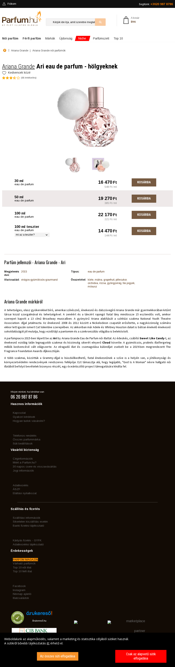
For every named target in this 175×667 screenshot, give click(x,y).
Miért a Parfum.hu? (24, 462)
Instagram (19, 590)
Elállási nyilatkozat (24, 493)
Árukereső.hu (39, 620)
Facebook (19, 586)
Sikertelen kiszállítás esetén (30, 521)
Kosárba (144, 182)
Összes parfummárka (26, 439)
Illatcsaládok (21, 598)
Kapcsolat (19, 412)
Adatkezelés (20, 485)
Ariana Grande (18, 66)
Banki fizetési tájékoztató (28, 525)
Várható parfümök (24, 563)
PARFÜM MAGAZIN (25, 559)
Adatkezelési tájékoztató (28, 544)
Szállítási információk (26, 517)
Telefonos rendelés (24, 435)
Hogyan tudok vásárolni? (29, 420)
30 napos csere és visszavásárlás (35, 466)
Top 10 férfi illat (22, 571)
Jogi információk (23, 470)
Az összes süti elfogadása (57, 656)
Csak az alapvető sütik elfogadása (141, 656)
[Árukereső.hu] (39, 614)
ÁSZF (16, 489)
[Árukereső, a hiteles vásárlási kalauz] (18, 622)
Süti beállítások (23, 443)
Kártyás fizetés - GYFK (27, 540)
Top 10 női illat (22, 567)
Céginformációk (23, 458)
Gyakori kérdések (24, 416)
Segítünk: (156, 4)
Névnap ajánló (22, 594)
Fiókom (11, 3)
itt (48, 643)
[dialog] (87, 650)
